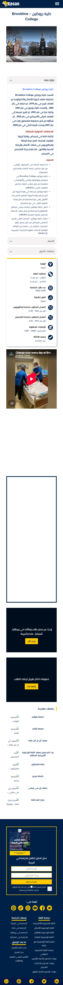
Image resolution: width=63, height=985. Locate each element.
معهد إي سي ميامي (37, 788)
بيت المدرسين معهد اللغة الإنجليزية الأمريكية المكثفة (38, 754)
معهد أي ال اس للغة (37, 740)
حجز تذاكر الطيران (19, 947)
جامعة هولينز (38, 717)
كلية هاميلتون (38, 764)
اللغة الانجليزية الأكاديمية (44, 923)
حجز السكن (19, 952)
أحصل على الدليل (31, 882)
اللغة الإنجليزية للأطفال (44, 932)
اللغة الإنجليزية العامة (44, 937)
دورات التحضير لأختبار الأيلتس (44, 958)
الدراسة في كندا (19, 928)
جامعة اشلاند (38, 728)
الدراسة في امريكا (19, 923)
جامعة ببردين (38, 776)
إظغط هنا (31, 686)
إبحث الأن (31, 641)
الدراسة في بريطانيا (19, 932)
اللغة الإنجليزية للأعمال (44, 928)
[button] (10, 44)
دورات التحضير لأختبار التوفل (44, 971)
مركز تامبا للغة (37, 800)
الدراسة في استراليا (19, 937)
